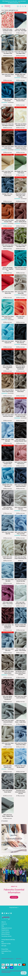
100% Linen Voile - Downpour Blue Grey (20, 603)
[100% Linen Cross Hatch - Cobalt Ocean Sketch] (20, 137)
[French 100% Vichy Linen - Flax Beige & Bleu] (8, 42)
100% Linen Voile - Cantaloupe (20, 317)
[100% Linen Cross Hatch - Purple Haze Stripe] (20, 405)
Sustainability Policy (6, 951)
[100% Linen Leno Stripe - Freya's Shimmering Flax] (20, 548)
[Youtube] (6, 913)
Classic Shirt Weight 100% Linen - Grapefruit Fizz (7, 269)
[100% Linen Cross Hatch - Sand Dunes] (8, 65)
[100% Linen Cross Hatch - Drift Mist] (20, 498)
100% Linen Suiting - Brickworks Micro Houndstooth (8, 698)
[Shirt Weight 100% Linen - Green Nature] (20, 162)
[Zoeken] (23, 6)
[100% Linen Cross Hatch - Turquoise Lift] (8, 332)
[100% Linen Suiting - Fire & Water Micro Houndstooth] (8, 615)
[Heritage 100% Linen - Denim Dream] (8, 185)
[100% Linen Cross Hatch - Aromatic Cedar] (8, 211)
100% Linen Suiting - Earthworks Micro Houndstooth (20, 367)
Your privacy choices (6, 936)
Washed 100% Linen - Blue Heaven (7, 485)
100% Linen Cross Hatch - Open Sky (8, 533)
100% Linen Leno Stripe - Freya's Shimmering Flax (20, 557)
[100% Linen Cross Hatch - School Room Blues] (20, 734)
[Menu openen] (2, 6)
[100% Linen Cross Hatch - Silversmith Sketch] (8, 711)
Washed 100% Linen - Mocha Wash (20, 390)
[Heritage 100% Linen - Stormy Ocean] (20, 65)
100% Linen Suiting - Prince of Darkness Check (8, 367)
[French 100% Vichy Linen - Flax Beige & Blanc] (20, 42)
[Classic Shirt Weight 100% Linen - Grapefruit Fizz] (8, 258)
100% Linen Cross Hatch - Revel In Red (8, 292)
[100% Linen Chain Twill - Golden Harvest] (8, 162)
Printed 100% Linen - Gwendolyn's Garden (8, 30)
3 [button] (14, 851)
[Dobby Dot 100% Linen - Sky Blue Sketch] (20, 756)
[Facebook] (2, 913)
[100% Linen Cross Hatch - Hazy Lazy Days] (20, 523)
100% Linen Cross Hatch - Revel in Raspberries (8, 245)
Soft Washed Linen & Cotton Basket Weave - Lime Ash (20, 673)
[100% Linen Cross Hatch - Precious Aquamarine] (20, 258)
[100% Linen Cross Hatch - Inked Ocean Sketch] (20, 475)
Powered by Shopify (5, 972)
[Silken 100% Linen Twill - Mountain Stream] (20, 90)
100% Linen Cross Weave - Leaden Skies (20, 721)
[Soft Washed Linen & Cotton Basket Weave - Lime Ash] (20, 662)
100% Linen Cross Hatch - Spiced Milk (20, 292)
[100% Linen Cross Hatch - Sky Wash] (8, 570)
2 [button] (13, 851)
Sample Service (5, 930)
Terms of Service (5, 932)
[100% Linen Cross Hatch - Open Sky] (8, 523)
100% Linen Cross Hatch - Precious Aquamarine (20, 268)
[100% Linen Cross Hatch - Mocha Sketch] (8, 662)
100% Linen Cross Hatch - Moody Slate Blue (20, 580)
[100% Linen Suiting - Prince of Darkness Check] (8, 357)
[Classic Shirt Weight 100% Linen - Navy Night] (20, 20)
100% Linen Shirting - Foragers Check (7, 463)
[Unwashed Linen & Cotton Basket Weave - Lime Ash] (20, 781)
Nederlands (18, 958)
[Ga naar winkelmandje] (25, 6)
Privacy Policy (4, 949)
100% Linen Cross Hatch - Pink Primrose (20, 463)
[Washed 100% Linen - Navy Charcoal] (20, 332)
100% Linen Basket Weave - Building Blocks (20, 221)
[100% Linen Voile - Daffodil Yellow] (8, 756)
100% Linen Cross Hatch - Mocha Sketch (8, 672)
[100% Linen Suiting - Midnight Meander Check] (20, 430)
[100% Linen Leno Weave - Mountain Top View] (20, 115)
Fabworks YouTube (6, 943)
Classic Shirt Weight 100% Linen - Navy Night (20, 30)
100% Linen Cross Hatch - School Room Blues (20, 744)
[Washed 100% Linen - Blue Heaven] (8, 475)
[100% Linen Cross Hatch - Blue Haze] (8, 640)
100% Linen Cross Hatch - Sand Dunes (8, 75)
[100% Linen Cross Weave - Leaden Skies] (20, 711)
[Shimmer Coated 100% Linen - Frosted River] (20, 615)
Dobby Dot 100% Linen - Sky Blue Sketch (20, 766)
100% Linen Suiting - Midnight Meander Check (20, 440)
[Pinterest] (11, 913)
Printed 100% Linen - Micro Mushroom (8, 557)
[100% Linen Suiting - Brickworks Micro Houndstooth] (8, 687)
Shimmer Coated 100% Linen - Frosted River (20, 625)
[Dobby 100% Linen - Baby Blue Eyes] (8, 430)
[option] (14, 838)
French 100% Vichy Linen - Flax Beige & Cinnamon (8, 124)
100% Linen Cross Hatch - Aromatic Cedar (8, 221)
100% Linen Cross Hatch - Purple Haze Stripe (20, 415)
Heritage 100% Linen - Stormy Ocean (20, 75)
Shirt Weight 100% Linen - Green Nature (20, 172)
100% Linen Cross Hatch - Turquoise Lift (8, 342)
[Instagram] (4, 913)
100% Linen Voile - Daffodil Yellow (7, 766)
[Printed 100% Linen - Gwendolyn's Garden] (8, 20)
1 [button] (12, 851)
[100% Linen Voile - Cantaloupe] (20, 307)
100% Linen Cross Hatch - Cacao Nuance (8, 147)
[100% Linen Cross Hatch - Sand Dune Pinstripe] (8, 405)
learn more (14, 897)
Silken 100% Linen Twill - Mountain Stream (20, 100)
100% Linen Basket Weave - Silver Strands (20, 649)
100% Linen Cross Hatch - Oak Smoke (8, 744)
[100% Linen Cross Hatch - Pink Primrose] (20, 453)
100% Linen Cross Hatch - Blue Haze (8, 649)
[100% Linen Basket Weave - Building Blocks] (20, 211)
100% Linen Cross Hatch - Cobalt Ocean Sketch (20, 147)
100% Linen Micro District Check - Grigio (7, 508)
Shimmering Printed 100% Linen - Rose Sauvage (20, 195)
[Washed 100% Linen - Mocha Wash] (20, 381)
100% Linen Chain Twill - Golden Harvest (7, 172)
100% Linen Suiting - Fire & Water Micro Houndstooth (8, 626)
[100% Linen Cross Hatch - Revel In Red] (8, 282)
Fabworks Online (19, 971)
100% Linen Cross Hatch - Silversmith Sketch (8, 721)
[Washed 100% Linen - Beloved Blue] (8, 90)
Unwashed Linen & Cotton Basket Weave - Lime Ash (20, 792)
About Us (3, 922)
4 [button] (16, 851)
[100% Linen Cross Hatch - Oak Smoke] (8, 734)
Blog (2, 941)
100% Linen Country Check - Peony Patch (8, 603)
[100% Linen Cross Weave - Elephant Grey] (8, 805)
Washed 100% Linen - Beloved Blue (7, 100)
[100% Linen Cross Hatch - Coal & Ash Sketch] (20, 687)
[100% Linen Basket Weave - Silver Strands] (20, 640)
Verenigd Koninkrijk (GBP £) (7, 958)
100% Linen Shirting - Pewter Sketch (7, 791)
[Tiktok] (8, 913)
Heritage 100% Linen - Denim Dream (7, 194)
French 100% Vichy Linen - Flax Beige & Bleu (8, 52)
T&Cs (2, 953)
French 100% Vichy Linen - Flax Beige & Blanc (20, 52)
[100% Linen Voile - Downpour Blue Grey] (20, 593)
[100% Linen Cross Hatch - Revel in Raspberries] (8, 236)
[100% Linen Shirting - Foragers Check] (8, 453)
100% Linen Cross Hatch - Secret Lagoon (8, 317)
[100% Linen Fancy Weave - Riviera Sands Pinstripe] (8, 381)
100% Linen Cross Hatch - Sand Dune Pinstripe (8, 415)
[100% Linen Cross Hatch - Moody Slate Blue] (20, 570)
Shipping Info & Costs (6, 928)
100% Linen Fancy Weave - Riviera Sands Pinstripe (8, 390)
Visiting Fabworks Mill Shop (8, 939)
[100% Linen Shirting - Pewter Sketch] (8, 781)
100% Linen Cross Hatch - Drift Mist (20, 508)
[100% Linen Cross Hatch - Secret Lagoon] (8, 307)
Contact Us (4, 924)
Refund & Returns (5, 934)
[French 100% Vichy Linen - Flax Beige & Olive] (20, 236)
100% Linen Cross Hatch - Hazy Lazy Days (20, 533)
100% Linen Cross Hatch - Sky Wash (8, 580)
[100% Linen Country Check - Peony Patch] (8, 593)
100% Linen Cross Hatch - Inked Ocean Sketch (20, 485)
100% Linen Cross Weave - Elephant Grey (7, 815)
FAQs (2, 926)
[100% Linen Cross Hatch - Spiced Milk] (20, 282)
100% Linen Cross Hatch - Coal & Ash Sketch (20, 697)
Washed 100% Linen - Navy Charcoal (20, 342)
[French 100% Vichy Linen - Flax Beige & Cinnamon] (8, 115)
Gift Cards (3, 945)
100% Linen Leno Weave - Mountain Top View (20, 124)
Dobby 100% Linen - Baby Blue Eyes (8, 440)
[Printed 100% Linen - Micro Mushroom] (8, 548)
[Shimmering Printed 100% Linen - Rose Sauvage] (20, 185)
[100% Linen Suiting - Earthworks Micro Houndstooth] (20, 357)
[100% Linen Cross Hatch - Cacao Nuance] (8, 137)
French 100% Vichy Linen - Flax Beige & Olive (20, 245)
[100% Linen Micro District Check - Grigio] (8, 498)
